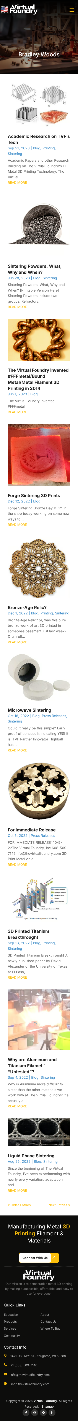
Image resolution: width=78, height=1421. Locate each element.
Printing (48, 148)
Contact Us (48, 1321)
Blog (36, 148)
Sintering (15, 154)
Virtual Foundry (45, 1401)
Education (11, 1314)
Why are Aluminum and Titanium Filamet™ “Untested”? (32, 1065)
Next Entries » (59, 1205)
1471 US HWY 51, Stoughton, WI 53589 (38, 1356)
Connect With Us (35, 1258)
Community (12, 1335)
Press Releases (54, 716)
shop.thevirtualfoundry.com (29, 1384)
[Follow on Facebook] (26, 1412)
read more (17, 182)
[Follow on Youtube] (34, 1412)
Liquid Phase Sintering (31, 1155)
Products (10, 1321)
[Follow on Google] (43, 1412)
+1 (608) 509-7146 (23, 1365)
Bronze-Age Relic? (27, 607)
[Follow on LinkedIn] (52, 1412)
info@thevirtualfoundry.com (30, 1374)
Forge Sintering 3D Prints (34, 495)
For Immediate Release (32, 830)
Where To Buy (50, 1328)
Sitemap (48, 1406)
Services (10, 1328)
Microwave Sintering (29, 710)
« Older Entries (19, 1205)
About (45, 1314)
